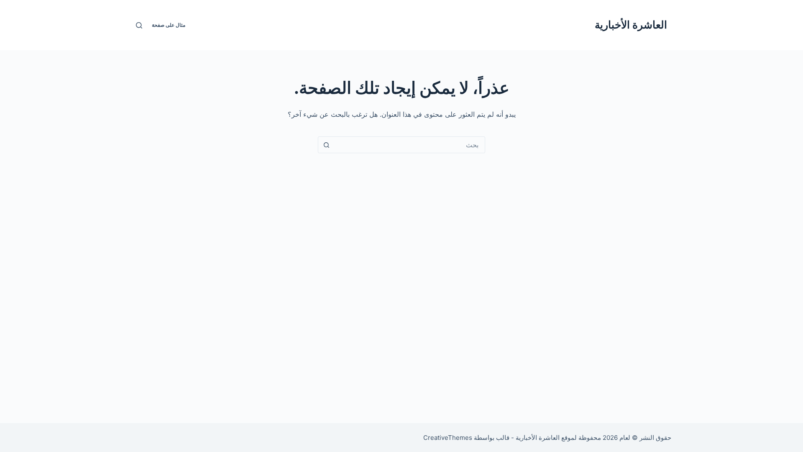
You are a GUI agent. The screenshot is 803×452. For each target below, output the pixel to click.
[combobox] (409, 144)
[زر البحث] (326, 145)
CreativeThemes (447, 438)
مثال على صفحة (168, 25)
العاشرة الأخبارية (631, 24)
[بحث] (139, 25)
